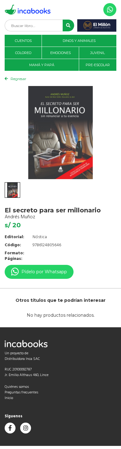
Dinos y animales (79, 41)
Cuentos (23, 41)
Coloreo (23, 53)
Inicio (9, 398)
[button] (68, 25)
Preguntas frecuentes (21, 392)
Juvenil (97, 53)
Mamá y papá (41, 65)
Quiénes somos (17, 387)
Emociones (60, 53)
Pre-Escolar (98, 65)
